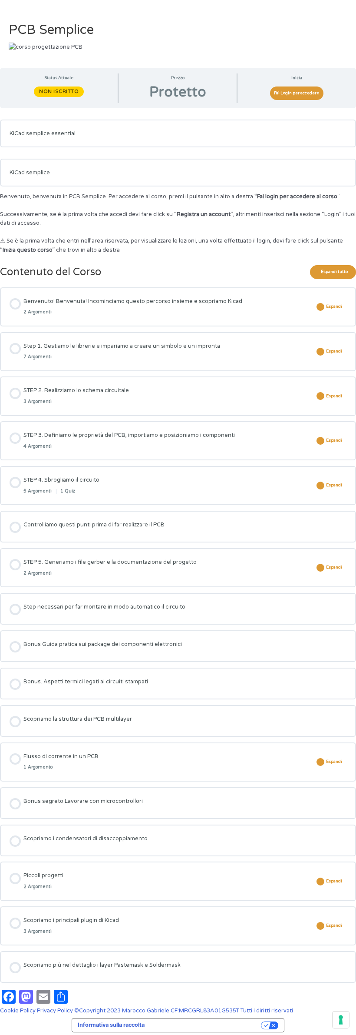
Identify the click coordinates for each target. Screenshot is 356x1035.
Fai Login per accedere (296, 93)
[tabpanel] (178, 187)
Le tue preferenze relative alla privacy (206, 1025)
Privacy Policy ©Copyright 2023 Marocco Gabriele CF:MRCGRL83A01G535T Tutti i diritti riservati (165, 1010)
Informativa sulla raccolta (111, 1025)
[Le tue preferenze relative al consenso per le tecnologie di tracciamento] (341, 1020)
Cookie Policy (18, 1010)
